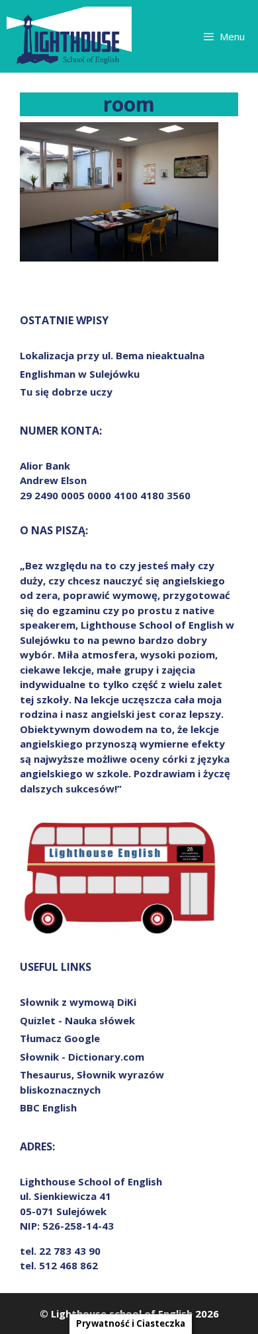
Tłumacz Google (60, 1038)
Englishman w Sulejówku (80, 373)
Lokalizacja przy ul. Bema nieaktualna (112, 355)
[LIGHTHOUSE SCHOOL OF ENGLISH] (69, 36)
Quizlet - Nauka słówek (77, 1020)
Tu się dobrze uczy (66, 391)
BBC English (48, 1107)
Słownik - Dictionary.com (82, 1056)
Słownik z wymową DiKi (78, 1001)
